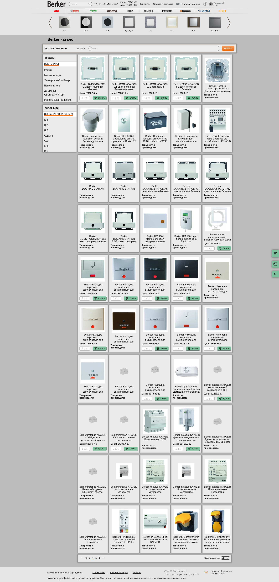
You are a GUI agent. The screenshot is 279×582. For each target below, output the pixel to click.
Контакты (145, 4)
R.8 (107, 30)
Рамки (48, 70)
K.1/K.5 (214, 30)
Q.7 (150, 30)
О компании (99, 572)
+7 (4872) (106, 4)
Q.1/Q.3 (129, 30)
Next (229, 23)
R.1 (64, 30)
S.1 (172, 30)
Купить (101, 98)
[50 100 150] (225, 558)
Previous (50, 23)
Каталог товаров (119, 572)
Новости (137, 572)
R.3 (86, 30)
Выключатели (52, 85)
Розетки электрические (58, 99)
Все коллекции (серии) (58, 114)
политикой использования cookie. (170, 578)
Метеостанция (52, 75)
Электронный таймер (57, 80)
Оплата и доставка (163, 4)
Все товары (51, 64)
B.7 (193, 30)
